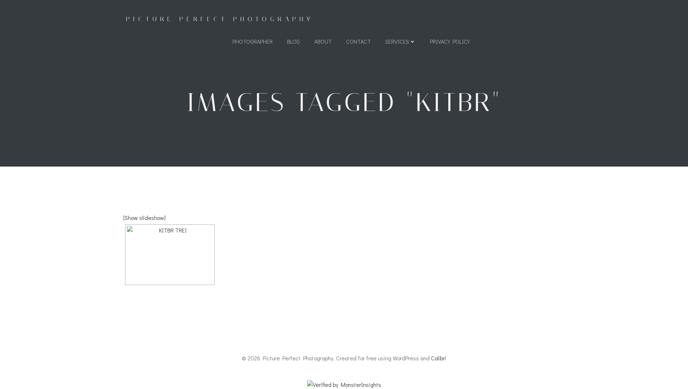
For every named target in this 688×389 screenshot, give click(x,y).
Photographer (253, 41)
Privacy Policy (450, 41)
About (323, 41)
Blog (293, 41)
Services (397, 41)
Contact (358, 41)
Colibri (438, 358)
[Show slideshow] (144, 217)
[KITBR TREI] (170, 254)
